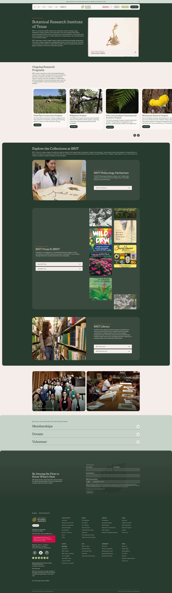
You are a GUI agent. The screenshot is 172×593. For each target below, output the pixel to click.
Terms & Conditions (128, 591)
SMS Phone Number (91, 479)
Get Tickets (134, 7)
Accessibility (65, 530)
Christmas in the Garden (88, 537)
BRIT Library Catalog (68, 553)
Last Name (116, 467)
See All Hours (47, 547)
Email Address (90, 473)
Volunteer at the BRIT (68, 563)
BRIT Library (65, 551)
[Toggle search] (111, 7)
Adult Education (126, 525)
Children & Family (126, 522)
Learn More (37, 125)
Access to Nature (67, 532)
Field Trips (125, 532)
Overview (64, 520)
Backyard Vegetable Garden (110, 532)
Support (117, 7)
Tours (63, 535)
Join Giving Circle (87, 551)
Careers (124, 556)
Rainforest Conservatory (109, 527)
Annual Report (126, 551)
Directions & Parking (67, 525)
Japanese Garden (107, 522)
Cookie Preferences (136, 591)
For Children (85, 525)
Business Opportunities (128, 558)
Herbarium (65, 548)
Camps (124, 530)
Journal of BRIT (66, 560)
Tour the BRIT (66, 556)
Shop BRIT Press (66, 558)
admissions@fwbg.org (46, 533)
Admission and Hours (68, 522)
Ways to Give (85, 546)
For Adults (85, 522)
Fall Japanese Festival (88, 535)
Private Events (86, 527)
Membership (125, 7)
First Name (89, 467)
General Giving (86, 548)
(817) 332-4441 (36, 568)
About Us (124, 546)
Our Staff (124, 553)
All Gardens (105, 520)
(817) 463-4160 (36, 533)
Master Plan (125, 548)
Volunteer (84, 553)
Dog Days (84, 532)
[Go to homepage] (86, 7)
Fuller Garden (105, 530)
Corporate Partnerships (88, 556)
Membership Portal (107, 551)
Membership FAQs (107, 556)
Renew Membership (107, 553)
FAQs (63, 537)
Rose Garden (105, 525)
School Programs (127, 527)
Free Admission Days (88, 530)
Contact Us (125, 560)
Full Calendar (85, 520)
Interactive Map (66, 527)
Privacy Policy (125, 486)
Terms (120, 486)
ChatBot (47, 580)
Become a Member (107, 548)
